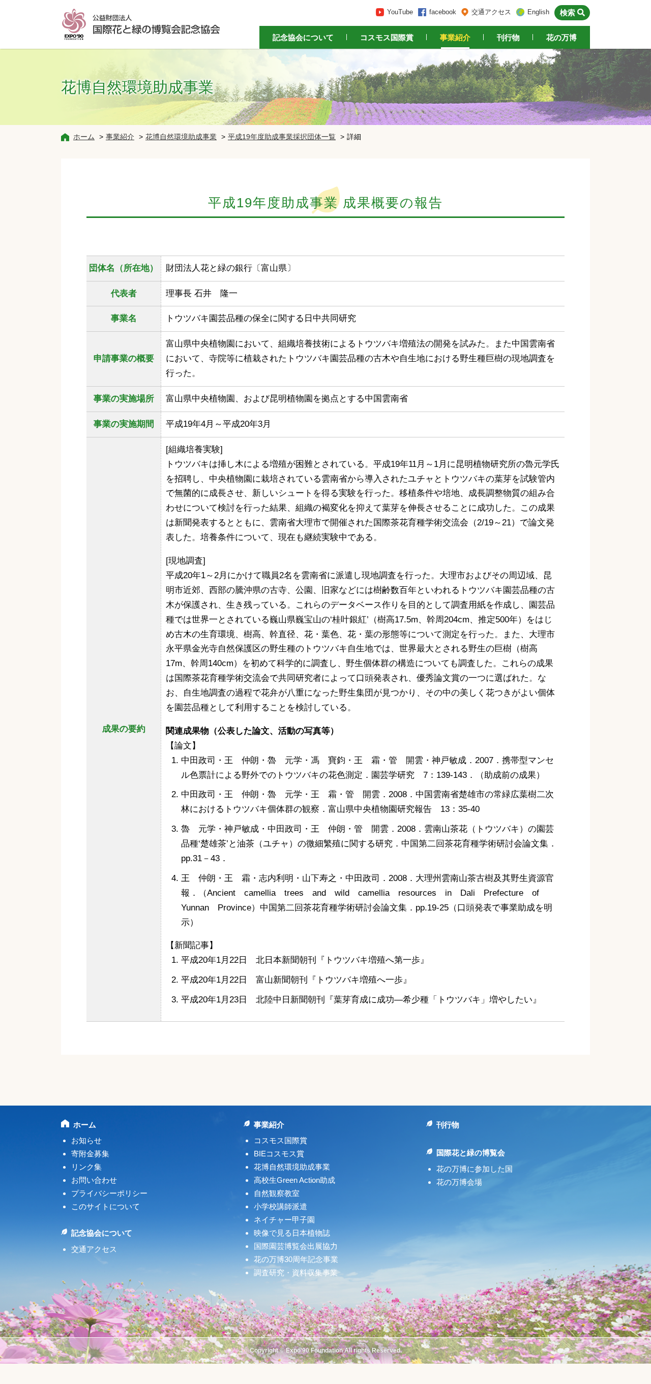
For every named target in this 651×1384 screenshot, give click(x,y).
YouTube (400, 12)
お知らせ (86, 1140)
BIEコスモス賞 (279, 1153)
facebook (442, 12)
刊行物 (508, 37)
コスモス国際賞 (386, 37)
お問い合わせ (94, 1180)
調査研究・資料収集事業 (296, 1272)
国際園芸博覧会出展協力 (296, 1246)
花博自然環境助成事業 (181, 137)
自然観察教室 (277, 1193)
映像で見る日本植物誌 (292, 1233)
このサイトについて (105, 1206)
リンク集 (86, 1166)
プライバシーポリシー (109, 1193)
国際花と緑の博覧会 (470, 1152)
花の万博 (561, 37)
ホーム (84, 137)
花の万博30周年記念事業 (296, 1259)
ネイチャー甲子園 (284, 1219)
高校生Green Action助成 (294, 1180)
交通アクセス (491, 12)
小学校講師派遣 (280, 1206)
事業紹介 (455, 37)
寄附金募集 (90, 1153)
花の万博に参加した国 (474, 1169)
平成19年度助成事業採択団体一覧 (282, 137)
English (538, 12)
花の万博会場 (459, 1182)
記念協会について (303, 37)
